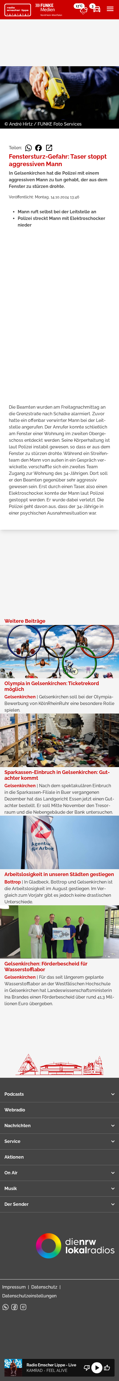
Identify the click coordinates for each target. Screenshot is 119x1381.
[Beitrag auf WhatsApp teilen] (28, 148)
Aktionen (14, 1157)
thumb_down (87, 1367)
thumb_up (107, 1367)
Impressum (14, 1287)
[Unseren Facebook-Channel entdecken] (14, 1307)
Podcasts (14, 1094)
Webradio (14, 1110)
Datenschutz (44, 1287)
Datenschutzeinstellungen (29, 1295)
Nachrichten (17, 1125)
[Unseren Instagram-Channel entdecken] (23, 1307)
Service (12, 1141)
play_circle (97, 1367)
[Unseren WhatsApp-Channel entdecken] (5, 1307)
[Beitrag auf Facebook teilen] (38, 148)
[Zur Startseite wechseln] (17, 10)
